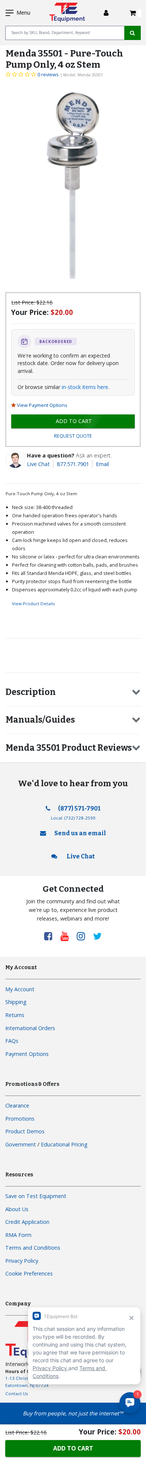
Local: (73, 818)
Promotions (19, 1118)
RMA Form (18, 1234)
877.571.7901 (73, 464)
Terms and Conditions (32, 1247)
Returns (14, 1015)
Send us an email (80, 833)
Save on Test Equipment (35, 1196)
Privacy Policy (21, 1260)
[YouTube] (67, 935)
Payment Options (27, 1053)
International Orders (30, 1028)
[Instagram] (83, 935)
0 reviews (48, 74)
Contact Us (16, 1393)
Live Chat (38, 464)
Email (102, 464)
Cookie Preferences (29, 1273)
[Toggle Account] (106, 13)
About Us (16, 1209)
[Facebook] (51, 935)
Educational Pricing (64, 1144)
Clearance (17, 1105)
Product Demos (25, 1131)
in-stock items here (85, 386)
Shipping (16, 1001)
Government (20, 1144)
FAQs (11, 1040)
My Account (19, 989)
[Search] (132, 33)
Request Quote (73, 436)
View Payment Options (42, 405)
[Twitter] (97, 935)
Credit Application (27, 1221)
